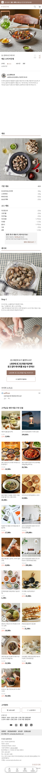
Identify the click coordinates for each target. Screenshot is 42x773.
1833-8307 (12, 710)
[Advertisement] (21, 110)
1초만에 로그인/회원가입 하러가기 (21, 373)
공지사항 (20, 731)
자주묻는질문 (27, 731)
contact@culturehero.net (17, 734)
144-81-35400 (14, 748)
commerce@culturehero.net (13, 760)
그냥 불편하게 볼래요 (21, 379)
